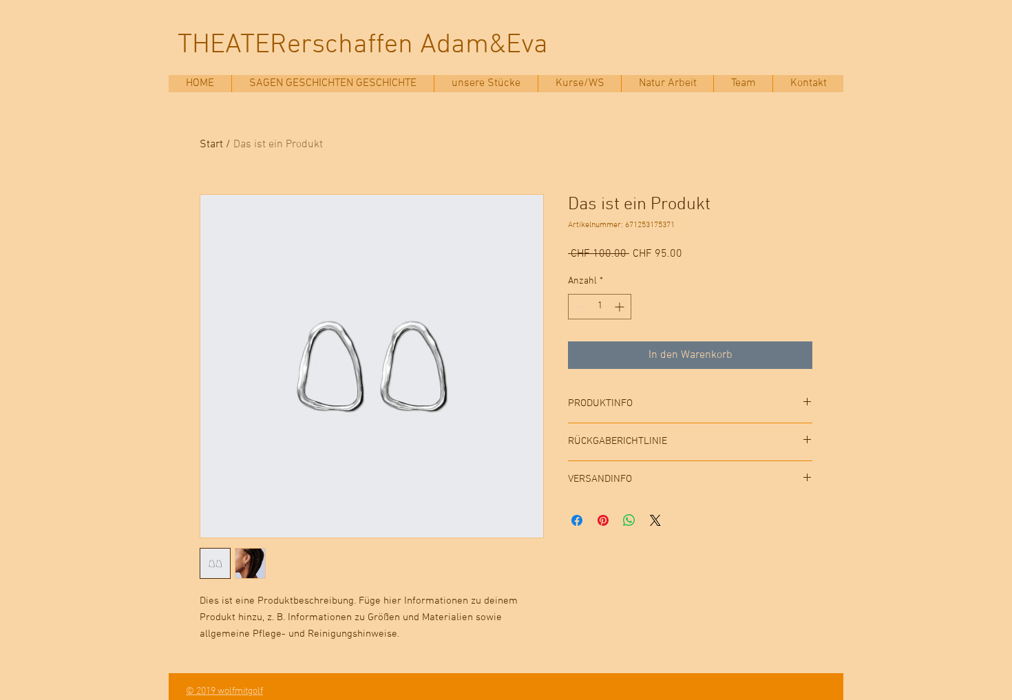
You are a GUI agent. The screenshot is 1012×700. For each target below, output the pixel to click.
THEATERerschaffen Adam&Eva (363, 45)
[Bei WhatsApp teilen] (629, 520)
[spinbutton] (599, 307)
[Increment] (620, 307)
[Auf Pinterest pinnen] (603, 520)
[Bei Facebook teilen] (577, 520)
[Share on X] (655, 520)
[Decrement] (578, 307)
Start (211, 144)
